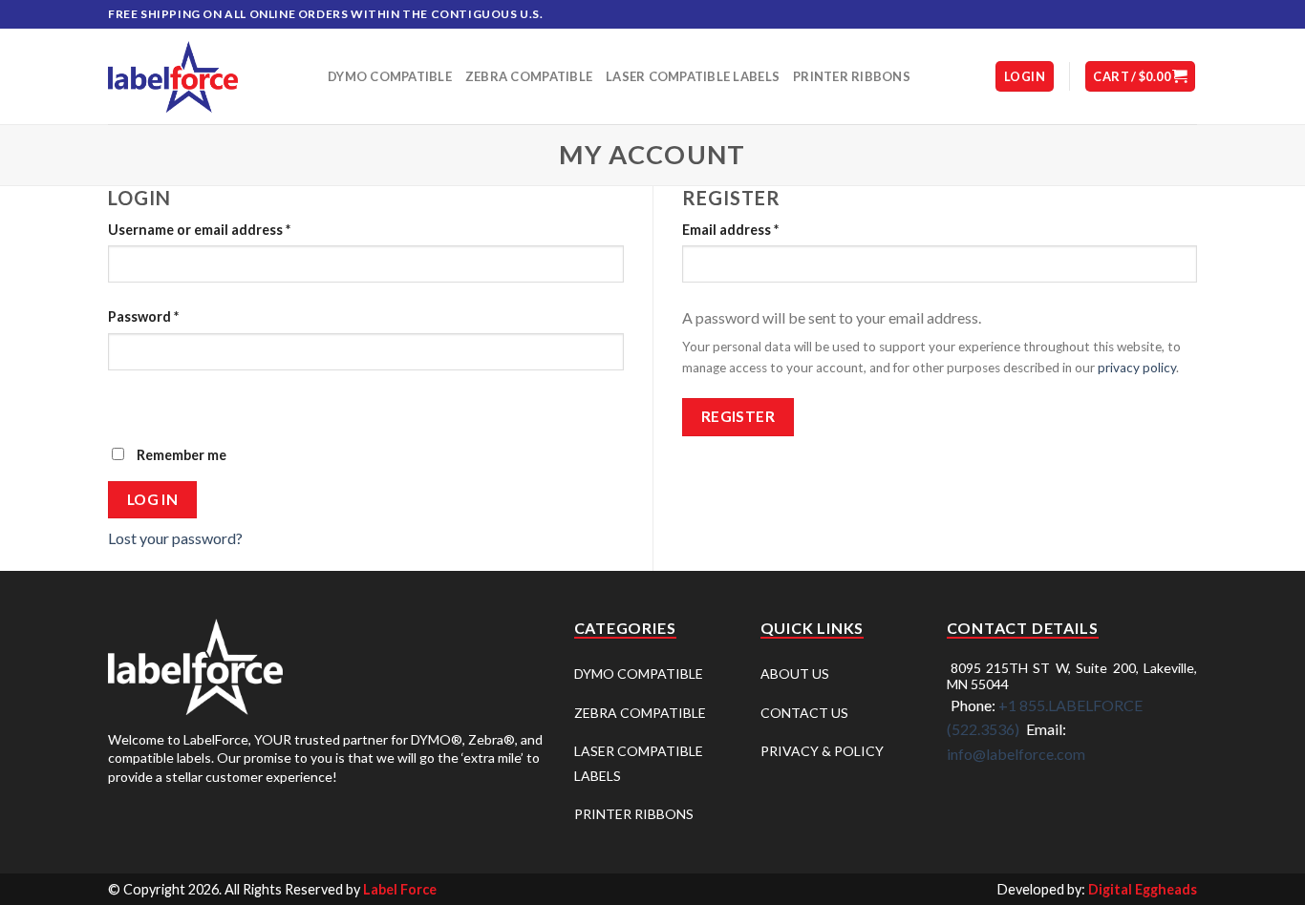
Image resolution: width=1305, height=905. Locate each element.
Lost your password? (175, 538)
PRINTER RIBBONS (634, 814)
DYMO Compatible (390, 76)
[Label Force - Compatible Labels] (203, 77)
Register (738, 416)
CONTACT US (804, 713)
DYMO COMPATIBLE (638, 673)
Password (143, 316)
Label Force (400, 889)
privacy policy (1137, 367)
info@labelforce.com (1016, 754)
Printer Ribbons (851, 76)
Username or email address (199, 229)
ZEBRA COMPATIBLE (640, 713)
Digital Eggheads (1142, 889)
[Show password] (126, 403)
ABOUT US (794, 673)
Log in (153, 499)
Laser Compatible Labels (693, 76)
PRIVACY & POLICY (822, 751)
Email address (730, 229)
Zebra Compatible (528, 76)
